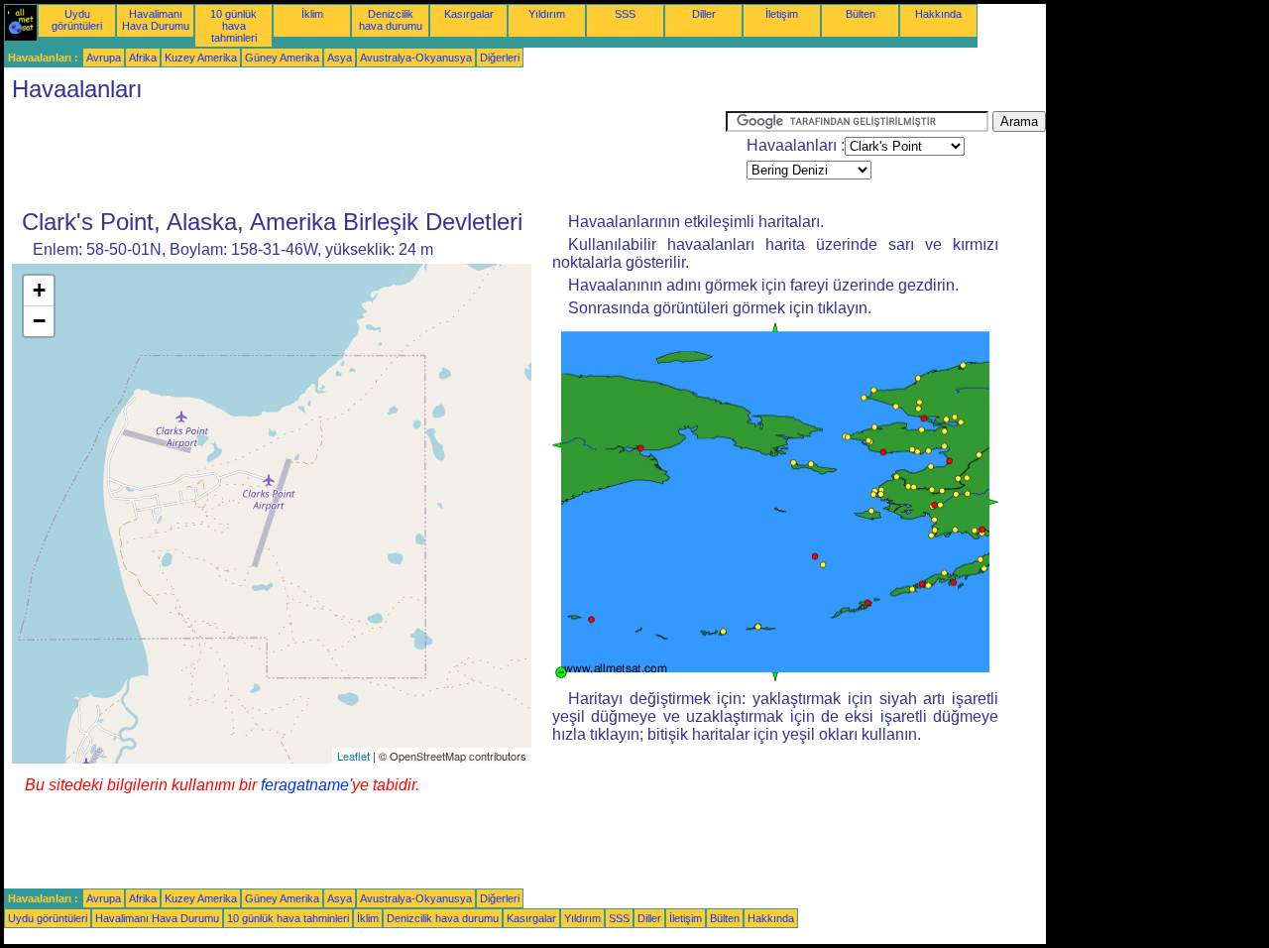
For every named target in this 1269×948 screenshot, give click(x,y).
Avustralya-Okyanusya (416, 57)
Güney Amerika (282, 57)
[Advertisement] (365, 155)
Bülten (860, 14)
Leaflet (353, 756)
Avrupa (103, 57)
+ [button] (39, 290)
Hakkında (938, 14)
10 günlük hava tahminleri (233, 26)
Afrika (143, 57)
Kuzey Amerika (201, 57)
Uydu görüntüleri (77, 20)
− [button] (39, 320)
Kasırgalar (469, 14)
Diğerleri (499, 57)
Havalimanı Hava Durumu (155, 20)
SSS (625, 14)
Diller (704, 14)
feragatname (305, 784)
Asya (339, 57)
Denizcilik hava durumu (390, 20)
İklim (312, 14)
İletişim (781, 14)
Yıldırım (546, 14)
